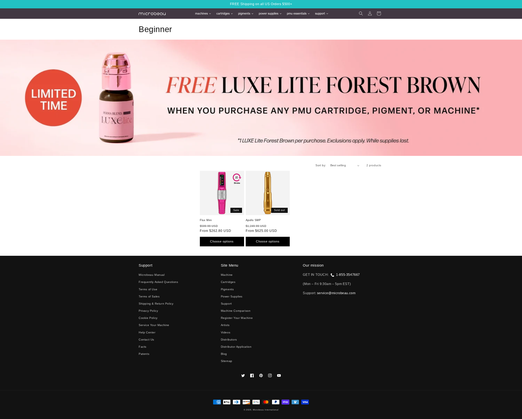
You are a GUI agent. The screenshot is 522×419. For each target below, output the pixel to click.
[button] (360, 13)
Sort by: (320, 165)
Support (226, 303)
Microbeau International (265, 410)
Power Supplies (231, 296)
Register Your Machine (237, 318)
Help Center (147, 332)
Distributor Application (236, 346)
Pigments (227, 289)
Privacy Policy (148, 310)
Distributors (229, 339)
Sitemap (226, 361)
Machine (227, 274)
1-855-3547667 (348, 274)
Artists (225, 325)
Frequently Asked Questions (158, 282)
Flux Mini (206, 220)
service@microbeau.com (336, 293)
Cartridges (228, 282)
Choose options (222, 241)
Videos (225, 332)
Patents (144, 353)
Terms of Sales (149, 296)
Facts (142, 346)
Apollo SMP (253, 220)
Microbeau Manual (152, 274)
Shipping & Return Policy (156, 303)
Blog (224, 353)
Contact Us (146, 339)
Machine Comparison (236, 310)
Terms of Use (148, 289)
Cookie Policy (148, 318)
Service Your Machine (154, 325)
